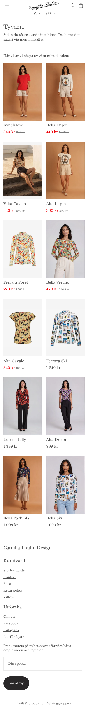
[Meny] (7, 5)
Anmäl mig (16, 683)
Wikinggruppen (59, 703)
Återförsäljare (13, 637)
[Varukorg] (81, 5)
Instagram (11, 630)
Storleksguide (14, 570)
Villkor (8, 597)
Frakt (7, 584)
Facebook (10, 623)
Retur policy (13, 590)
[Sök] (73, 5)
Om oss (9, 617)
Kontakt (9, 577)
